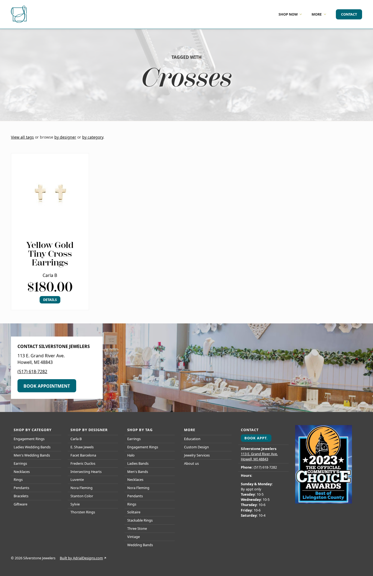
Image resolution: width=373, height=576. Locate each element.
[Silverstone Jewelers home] (19, 14)
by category (92, 137)
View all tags (22, 137)
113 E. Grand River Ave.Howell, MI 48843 (259, 456)
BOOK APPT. (256, 437)
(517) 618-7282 (32, 372)
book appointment (46, 386)
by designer (65, 137)
